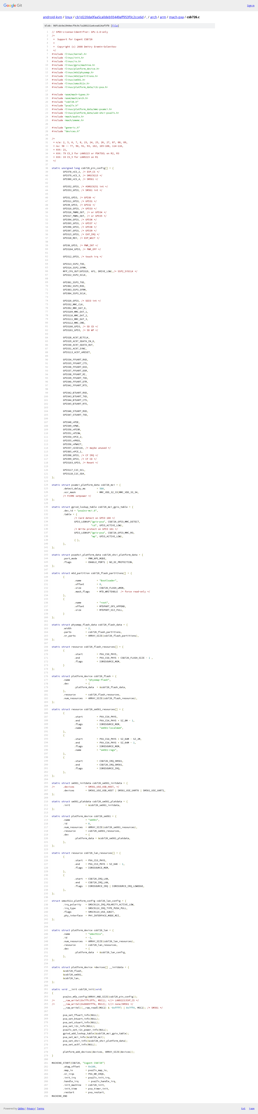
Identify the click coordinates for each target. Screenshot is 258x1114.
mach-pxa (176, 17)
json (251, 1108)
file (115, 25)
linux (68, 17)
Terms (40, 1108)
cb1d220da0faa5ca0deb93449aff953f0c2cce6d (109, 17)
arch (153, 17)
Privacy (31, 1108)
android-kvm (52, 17)
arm (163, 17)
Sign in (250, 5)
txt (243, 1108)
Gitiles (21, 1108)
